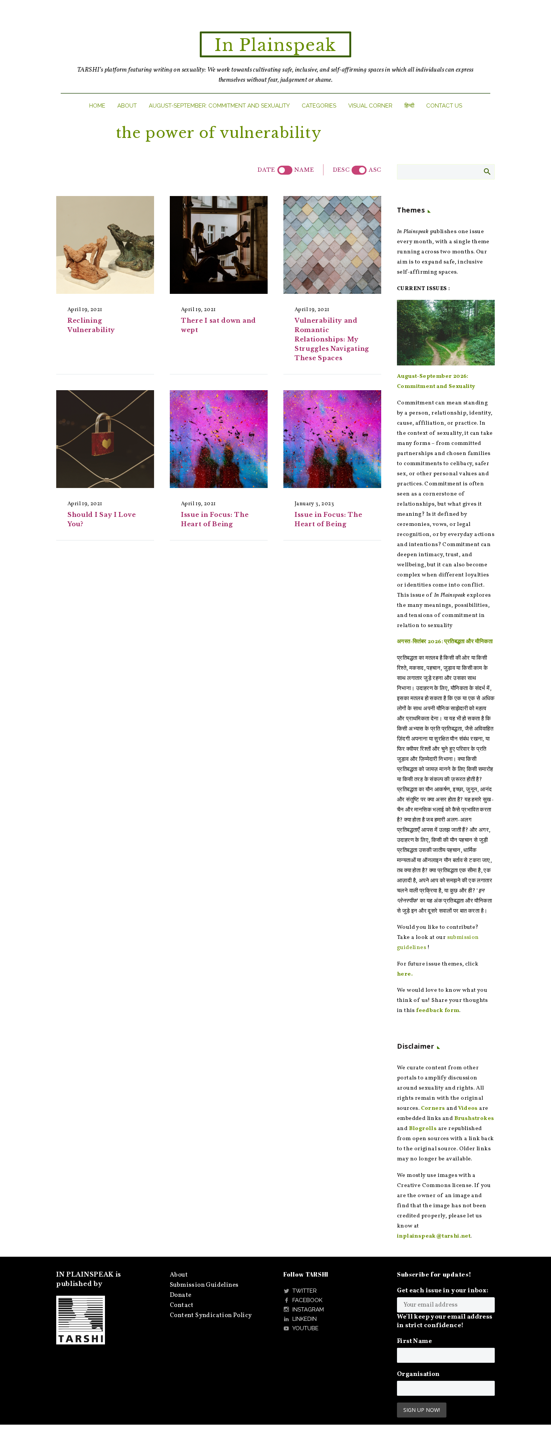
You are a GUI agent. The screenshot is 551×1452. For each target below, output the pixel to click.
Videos (468, 1108)
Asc (375, 169)
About (127, 105)
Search (487, 171)
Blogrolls (423, 1129)
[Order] (359, 170)
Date (266, 169)
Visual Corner (370, 105)
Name (304, 169)
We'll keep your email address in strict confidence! (445, 1321)
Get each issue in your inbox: (443, 1290)
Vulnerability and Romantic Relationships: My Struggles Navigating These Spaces (332, 339)
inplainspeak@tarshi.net (433, 1236)
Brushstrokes (474, 1119)
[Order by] (284, 170)
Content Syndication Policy (211, 1315)
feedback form (437, 1011)
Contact (182, 1305)
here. (405, 974)
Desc (341, 169)
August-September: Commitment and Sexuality (219, 105)
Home (97, 105)
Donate (180, 1295)
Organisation (418, 1374)
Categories (319, 105)
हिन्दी (409, 105)
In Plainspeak (275, 45)
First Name (414, 1341)
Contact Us (444, 105)
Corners (433, 1108)
